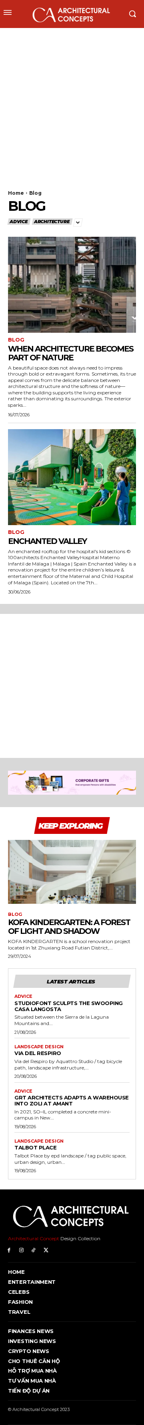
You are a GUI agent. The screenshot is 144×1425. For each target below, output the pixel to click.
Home (16, 193)
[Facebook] (9, 1250)
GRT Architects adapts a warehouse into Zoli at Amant (71, 1100)
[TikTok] (34, 1250)
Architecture (52, 221)
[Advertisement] (72, 104)
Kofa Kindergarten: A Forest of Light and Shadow (69, 926)
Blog (16, 340)
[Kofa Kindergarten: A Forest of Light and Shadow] (72, 872)
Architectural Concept (33, 1238)
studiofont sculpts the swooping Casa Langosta (68, 1006)
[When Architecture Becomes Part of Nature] (72, 285)
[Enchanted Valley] (72, 477)
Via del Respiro (37, 1053)
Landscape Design (39, 1046)
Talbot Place (35, 1147)
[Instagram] (21, 1250)
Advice (19, 221)
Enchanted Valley (47, 541)
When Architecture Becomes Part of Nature (70, 353)
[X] (46, 1250)
